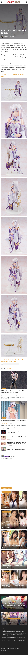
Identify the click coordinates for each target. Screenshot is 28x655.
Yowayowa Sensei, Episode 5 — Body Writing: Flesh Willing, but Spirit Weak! (16, 448)
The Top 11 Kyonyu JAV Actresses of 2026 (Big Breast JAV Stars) (13, 526)
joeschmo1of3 (4, 423)
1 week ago (10, 434)
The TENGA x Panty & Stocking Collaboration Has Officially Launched (14, 604)
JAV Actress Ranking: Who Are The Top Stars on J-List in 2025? (14, 506)
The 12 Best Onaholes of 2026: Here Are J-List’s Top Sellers (14, 640)
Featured (4, 417)
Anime (5, 364)
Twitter (8, 648)
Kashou (3, 393)
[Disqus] (14, 470)
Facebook (3, 648)
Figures (3, 388)
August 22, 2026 (16, 607)
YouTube (18, 648)
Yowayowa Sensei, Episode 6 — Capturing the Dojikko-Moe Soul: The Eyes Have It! (16, 443)
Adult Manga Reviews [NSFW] (14, 618)
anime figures (10, 364)
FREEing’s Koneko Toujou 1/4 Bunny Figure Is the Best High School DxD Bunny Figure (13, 391)
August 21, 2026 (17, 622)
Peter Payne (11, 622)
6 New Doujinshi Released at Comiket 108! (14, 621)
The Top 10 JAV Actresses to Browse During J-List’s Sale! (13, 546)
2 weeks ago (10, 439)
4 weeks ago (10, 445)
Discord (13, 648)
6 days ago (10, 423)
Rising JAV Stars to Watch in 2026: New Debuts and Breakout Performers (13, 585)
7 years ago (11, 36)
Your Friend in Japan (6, 491)
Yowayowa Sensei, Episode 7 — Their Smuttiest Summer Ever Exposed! (16, 437)
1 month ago (10, 450)
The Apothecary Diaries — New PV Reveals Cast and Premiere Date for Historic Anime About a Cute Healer (13, 630)
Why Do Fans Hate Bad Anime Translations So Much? (13, 628)
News (3, 551)
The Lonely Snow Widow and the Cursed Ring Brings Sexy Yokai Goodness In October (13, 566)
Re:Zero (16, 364)
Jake (6, 36)
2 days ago (8, 393)
